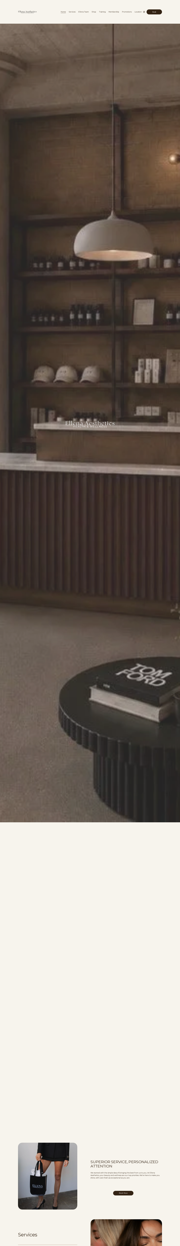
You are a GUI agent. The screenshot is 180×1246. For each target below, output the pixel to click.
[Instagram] (144, 12)
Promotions (127, 12)
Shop (94, 12)
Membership (114, 12)
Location (138, 12)
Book (154, 12)
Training (102, 12)
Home (63, 12)
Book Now (123, 1193)
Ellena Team (83, 12)
